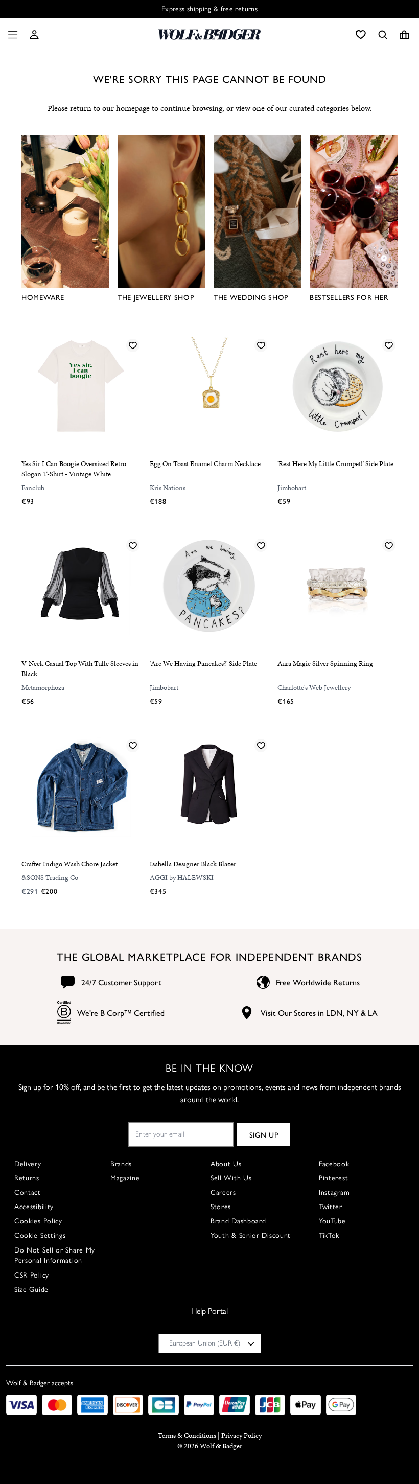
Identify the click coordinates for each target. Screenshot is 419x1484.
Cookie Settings (40, 1235)
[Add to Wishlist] (133, 345)
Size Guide (31, 1289)
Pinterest (333, 1178)
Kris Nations (167, 488)
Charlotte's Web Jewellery (314, 687)
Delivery (27, 1164)
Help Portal (209, 1311)
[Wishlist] (361, 34)
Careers (223, 1192)
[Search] (382, 34)
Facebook (334, 1164)
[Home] (209, 34)
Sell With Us (231, 1178)
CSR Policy (31, 1275)
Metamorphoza (42, 687)
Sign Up (263, 1134)
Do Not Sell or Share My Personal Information (54, 1255)
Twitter (330, 1206)
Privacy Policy (241, 1436)
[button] (34, 34)
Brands (121, 1164)
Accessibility (34, 1206)
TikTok (329, 1235)
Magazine (125, 1178)
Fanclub (32, 488)
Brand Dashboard (238, 1221)
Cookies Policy (38, 1221)
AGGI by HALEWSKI (182, 878)
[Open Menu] (10, 35)
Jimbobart (291, 488)
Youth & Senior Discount (251, 1235)
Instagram (334, 1192)
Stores (221, 1206)
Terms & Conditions (187, 1436)
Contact (27, 1192)
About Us (226, 1164)
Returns (26, 1178)
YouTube (332, 1221)
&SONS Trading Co (49, 878)
